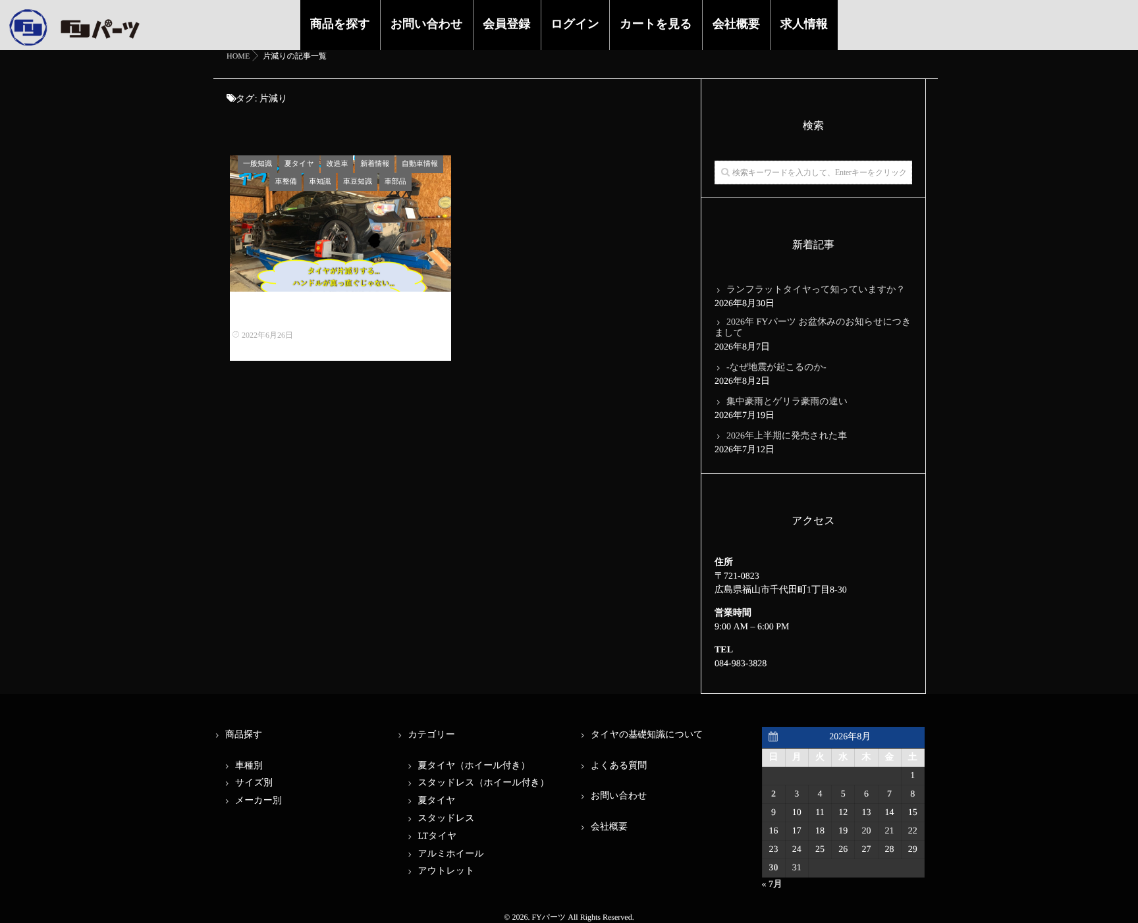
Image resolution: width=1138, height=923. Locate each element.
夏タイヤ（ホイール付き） (474, 766)
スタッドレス (446, 819)
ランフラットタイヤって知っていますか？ (816, 290)
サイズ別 (254, 783)
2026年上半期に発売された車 (786, 436)
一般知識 (257, 164)
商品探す (243, 735)
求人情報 (804, 23)
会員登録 (507, 23)
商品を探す (340, 23)
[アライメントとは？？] (340, 223)
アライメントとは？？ (341, 315)
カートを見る (656, 23)
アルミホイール (451, 854)
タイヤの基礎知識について (647, 735)
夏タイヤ (299, 164)
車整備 (285, 182)
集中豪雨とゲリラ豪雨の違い (787, 402)
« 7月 (772, 884)
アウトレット (446, 871)
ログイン (575, 23)
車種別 (249, 766)
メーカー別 (258, 801)
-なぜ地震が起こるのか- (776, 368)
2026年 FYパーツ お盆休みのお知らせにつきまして (813, 327)
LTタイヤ (437, 836)
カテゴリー (431, 735)
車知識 (320, 182)
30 (773, 868)
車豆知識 (357, 182)
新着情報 (374, 164)
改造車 (337, 164)
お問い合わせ (427, 23)
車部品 (395, 182)
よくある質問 (619, 766)
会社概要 (736, 23)
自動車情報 (420, 164)
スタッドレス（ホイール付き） (483, 783)
